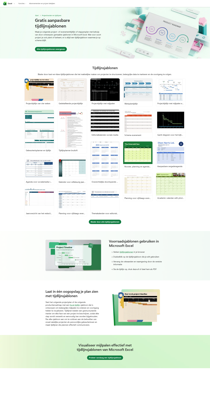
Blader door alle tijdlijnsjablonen (105, 222)
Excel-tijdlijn (75, 305)
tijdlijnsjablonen (126, 252)
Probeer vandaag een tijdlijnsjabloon (105, 357)
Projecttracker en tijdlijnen (51, 15)
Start (37, 15)
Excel (10, 3)
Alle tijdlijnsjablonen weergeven (51, 49)
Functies (21, 3)
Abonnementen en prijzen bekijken (42, 3)
